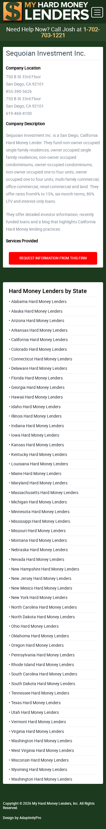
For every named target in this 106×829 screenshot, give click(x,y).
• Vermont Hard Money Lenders (37, 721)
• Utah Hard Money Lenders (34, 712)
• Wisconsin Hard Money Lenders (39, 760)
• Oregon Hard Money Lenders (36, 645)
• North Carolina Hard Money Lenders (43, 607)
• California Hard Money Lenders (38, 339)
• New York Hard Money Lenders (38, 597)
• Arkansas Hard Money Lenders (38, 330)
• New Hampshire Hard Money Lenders (44, 569)
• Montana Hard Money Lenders (38, 540)
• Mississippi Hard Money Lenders (39, 521)
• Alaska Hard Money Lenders (35, 311)
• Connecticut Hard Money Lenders (40, 359)
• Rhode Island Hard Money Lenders (41, 664)
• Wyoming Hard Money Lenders (38, 769)
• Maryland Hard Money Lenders (38, 483)
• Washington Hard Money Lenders (40, 740)
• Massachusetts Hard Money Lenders (43, 492)
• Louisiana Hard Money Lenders (38, 464)
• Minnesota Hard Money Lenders (39, 511)
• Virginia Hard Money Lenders (36, 731)
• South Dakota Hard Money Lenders (42, 683)
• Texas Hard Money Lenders (35, 702)
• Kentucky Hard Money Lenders (38, 454)
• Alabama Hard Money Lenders (38, 301)
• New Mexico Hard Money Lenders (40, 588)
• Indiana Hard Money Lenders (36, 425)
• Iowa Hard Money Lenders (34, 435)
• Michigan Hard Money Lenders (38, 502)
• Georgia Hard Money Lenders (36, 387)
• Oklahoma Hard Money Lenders (39, 636)
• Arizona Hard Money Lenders (36, 320)
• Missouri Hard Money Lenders (37, 530)
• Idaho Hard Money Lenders (35, 406)
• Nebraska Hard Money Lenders (38, 549)
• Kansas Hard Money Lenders (36, 444)
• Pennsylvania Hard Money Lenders (41, 655)
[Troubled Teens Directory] (46, 12)
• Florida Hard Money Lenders (36, 378)
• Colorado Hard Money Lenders (38, 349)
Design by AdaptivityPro (22, 818)
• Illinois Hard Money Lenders (35, 416)
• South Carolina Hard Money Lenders (43, 674)
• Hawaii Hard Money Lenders (36, 397)
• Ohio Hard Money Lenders (34, 626)
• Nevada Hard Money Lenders (36, 559)
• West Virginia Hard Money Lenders (41, 750)
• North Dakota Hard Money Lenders (42, 616)
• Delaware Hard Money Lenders (38, 368)
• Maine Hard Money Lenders (35, 473)
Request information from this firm (53, 258)
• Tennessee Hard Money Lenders (39, 693)
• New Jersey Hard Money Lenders (40, 578)
